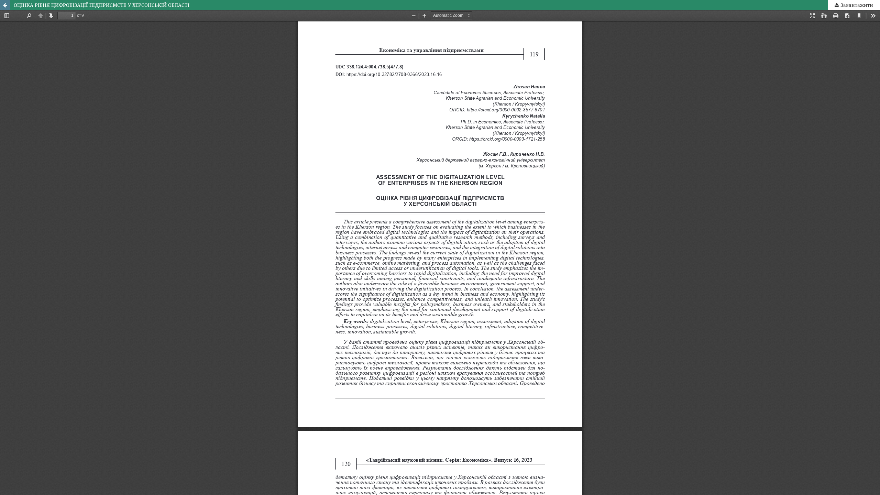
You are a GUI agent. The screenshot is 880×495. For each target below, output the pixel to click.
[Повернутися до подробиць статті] (5, 5)
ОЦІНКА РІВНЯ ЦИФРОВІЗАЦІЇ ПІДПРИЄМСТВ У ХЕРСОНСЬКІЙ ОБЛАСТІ (101, 5)
